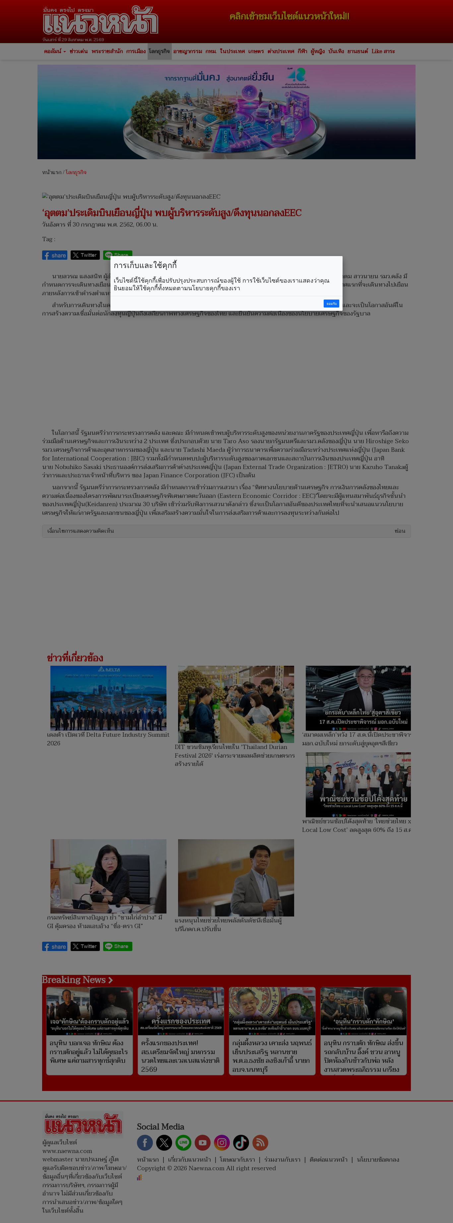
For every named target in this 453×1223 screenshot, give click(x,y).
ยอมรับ (332, 304)
